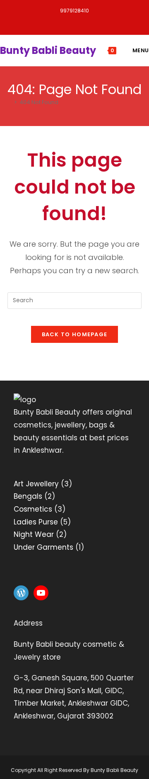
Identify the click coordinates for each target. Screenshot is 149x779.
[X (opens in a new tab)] (23, 21)
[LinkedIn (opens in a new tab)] (108, 21)
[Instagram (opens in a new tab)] (87, 21)
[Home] (9, 102)
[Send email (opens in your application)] (127, 21)
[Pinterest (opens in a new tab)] (66, 21)
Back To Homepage (75, 334)
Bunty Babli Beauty (48, 50)
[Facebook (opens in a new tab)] (44, 21)
